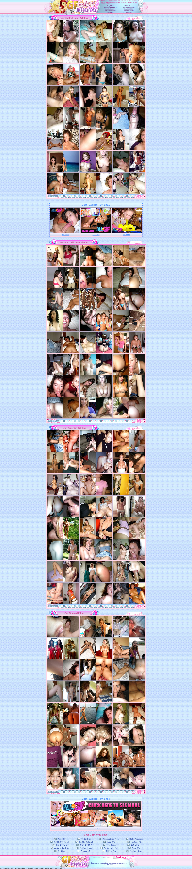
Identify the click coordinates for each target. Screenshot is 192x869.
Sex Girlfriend (109, 9)
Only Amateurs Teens (111, 839)
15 (114, 196)
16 (117, 196)
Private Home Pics (111, 848)
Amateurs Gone (136, 851)
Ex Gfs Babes (136, 845)
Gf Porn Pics (111, 851)
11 (99, 196)
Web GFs (111, 842)
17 (121, 196)
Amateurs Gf (128, 12)
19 (128, 196)
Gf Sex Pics (128, 6)
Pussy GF (109, 6)
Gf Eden (109, 12)
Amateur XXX (136, 842)
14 (110, 196)
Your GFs (136, 848)
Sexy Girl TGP (128, 9)
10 (95, 196)
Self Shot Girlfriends (109, 7)
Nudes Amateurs (136, 839)
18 (125, 196)
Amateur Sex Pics (110, 10)
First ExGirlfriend (128, 7)
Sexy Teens (111, 845)
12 (103, 196)
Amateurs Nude (128, 10)
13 (106, 196)
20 (132, 196)
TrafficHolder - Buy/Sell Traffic (101, 857)
